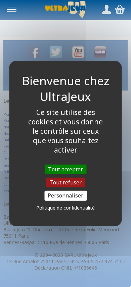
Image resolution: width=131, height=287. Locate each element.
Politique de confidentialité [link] (65, 207)
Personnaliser (65, 195)
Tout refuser (65, 182)
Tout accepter (65, 169)
